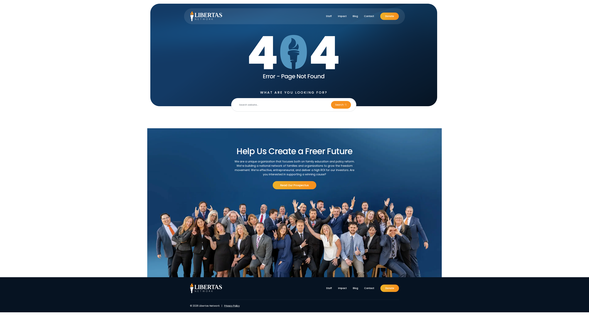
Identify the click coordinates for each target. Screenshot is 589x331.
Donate (389, 16)
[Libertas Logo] (206, 16)
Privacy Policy (232, 306)
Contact (369, 16)
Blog (355, 16)
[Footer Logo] (206, 288)
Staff (329, 16)
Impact (342, 16)
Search (339, 105)
